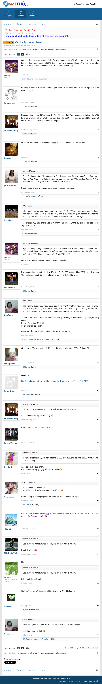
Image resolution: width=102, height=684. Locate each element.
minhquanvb (25, 363)
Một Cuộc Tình (26, 554)
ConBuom (24, 335)
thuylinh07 (37, 339)
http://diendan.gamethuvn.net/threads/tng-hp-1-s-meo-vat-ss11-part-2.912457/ (54, 381)
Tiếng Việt (62, 681)
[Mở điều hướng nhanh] (97, 24)
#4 (98, 157)
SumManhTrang (26, 130)
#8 (98, 287)
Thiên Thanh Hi (60, 49)
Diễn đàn (20, 16)
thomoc (23, 157)
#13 (98, 442)
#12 (98, 420)
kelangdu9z (33, 196)
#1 (98, 75)
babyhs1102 (26, 79)
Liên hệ (78, 681)
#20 (98, 635)
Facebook (33, 16)
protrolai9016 (25, 192)
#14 (98, 473)
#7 (98, 264)
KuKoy (24, 196)
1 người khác (48, 339)
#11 (98, 390)
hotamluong (25, 102)
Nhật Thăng (26, 394)
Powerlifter (24, 390)
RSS (97, 681)
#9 (98, 335)
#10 (98, 363)
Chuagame (24, 500)
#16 (98, 528)
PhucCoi (45, 639)
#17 (98, 554)
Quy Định (70, 681)
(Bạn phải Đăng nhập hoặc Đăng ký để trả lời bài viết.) (82, 648)
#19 (98, 606)
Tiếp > (28, 54)
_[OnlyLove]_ (25, 528)
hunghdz (24, 583)
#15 (98, 500)
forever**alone (26, 442)
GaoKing (24, 606)
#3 (98, 130)
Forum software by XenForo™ (51, 678)
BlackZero (37, 79)
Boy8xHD (24, 473)
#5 (98, 192)
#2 (98, 102)
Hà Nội (15, 45)
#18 (98, 583)
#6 (98, 229)
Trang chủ (8, 16)
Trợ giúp (84, 681)
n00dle (28, 45)
